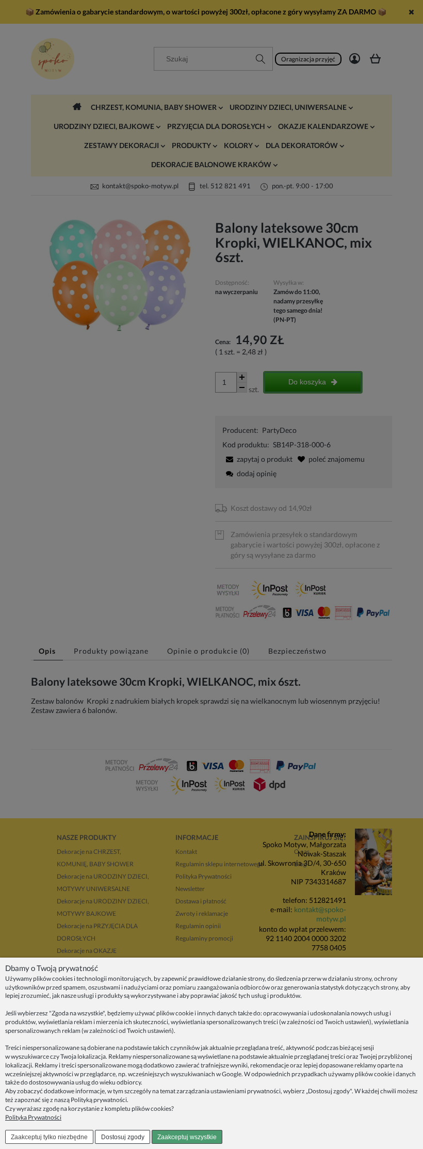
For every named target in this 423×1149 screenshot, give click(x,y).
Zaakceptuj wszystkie (187, 1137)
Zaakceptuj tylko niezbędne (49, 1137)
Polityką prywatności (99, 1100)
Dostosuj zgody (122, 1137)
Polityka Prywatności (33, 1117)
